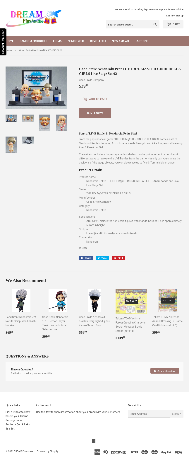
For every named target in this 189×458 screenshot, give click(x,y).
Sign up (179, 15)
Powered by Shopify (47, 451)
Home (10, 40)
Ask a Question (166, 370)
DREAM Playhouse (23, 451)
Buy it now (95, 113)
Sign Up (176, 414)
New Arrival (120, 40)
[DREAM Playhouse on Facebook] (94, 441)
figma (57, 40)
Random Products (33, 40)
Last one (141, 40)
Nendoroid (76, 40)
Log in (169, 15)
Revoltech (98, 40)
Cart (176, 24)
